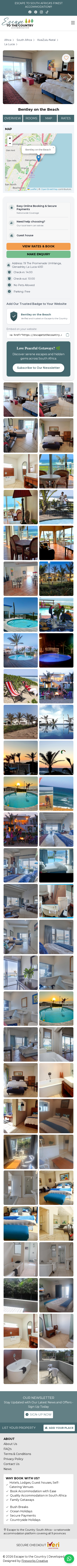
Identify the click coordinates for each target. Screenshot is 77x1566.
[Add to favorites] (66, 58)
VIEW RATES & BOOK (38, 246)
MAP (48, 118)
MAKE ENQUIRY (38, 254)
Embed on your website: (21, 329)
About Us (10, 1444)
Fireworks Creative (34, 1561)
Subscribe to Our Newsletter (38, 368)
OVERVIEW (12, 118)
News (7, 1469)
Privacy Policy (13, 1459)
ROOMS (31, 118)
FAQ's (7, 1449)
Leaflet (33, 189)
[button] (7, 77)
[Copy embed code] (67, 334)
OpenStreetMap (49, 189)
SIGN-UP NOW (41, 1414)
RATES (66, 118)
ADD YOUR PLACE (61, 1428)
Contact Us (11, 1464)
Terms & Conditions (17, 1454)
